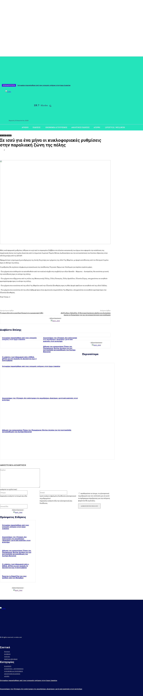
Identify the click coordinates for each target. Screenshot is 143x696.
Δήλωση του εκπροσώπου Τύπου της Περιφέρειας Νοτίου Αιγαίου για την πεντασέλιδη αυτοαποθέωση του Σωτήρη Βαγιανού (59, 349)
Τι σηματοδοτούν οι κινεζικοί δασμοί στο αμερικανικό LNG (21, 313)
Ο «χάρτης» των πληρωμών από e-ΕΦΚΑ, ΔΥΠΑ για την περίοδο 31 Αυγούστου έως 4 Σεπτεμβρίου (15, 566)
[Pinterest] (84, 155)
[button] (50, 105)
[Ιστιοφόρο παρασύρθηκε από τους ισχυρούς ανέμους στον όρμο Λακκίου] (98, 379)
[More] (107, 155)
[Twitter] (76, 155)
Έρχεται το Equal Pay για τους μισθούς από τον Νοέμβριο (14, 577)
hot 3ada (3, 135)
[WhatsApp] (91, 155)
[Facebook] (1, 106)
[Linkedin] (99, 155)
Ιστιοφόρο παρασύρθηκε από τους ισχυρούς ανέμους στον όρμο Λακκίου (43, 85)
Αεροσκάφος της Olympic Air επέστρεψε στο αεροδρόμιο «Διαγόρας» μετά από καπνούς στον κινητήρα (60, 339)
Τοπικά (9, 135)
